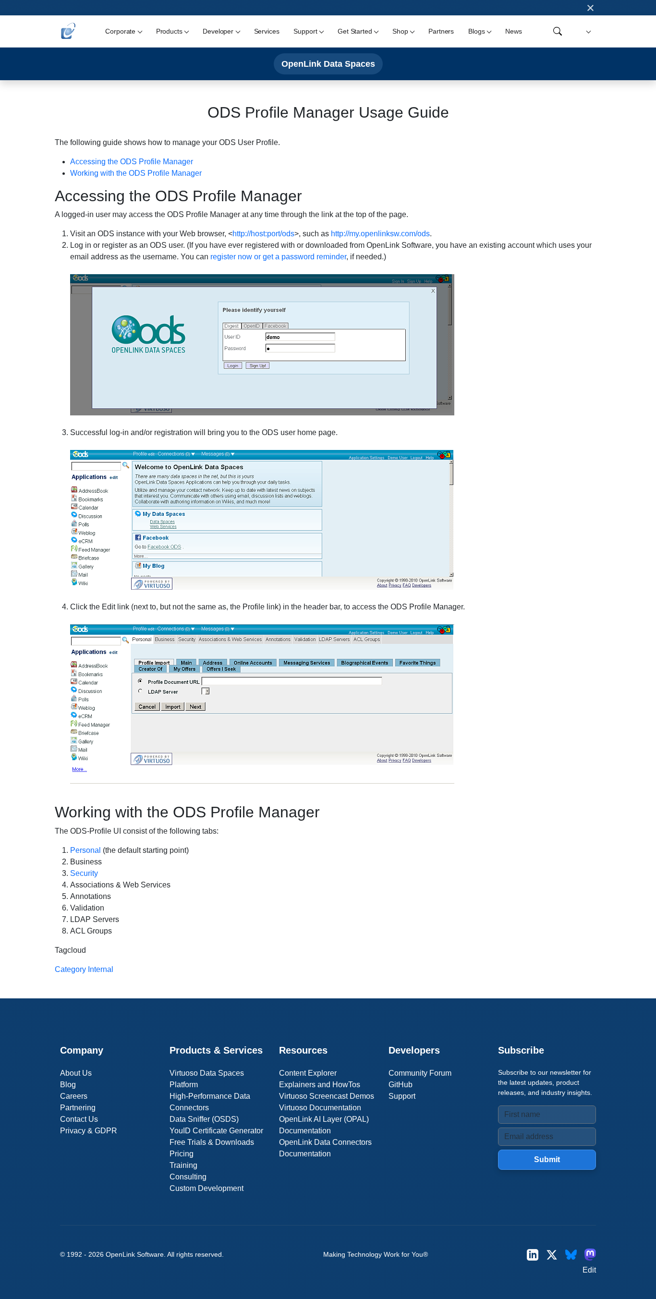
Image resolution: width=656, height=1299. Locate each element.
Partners (441, 31)
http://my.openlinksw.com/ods (380, 234)
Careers (73, 1096)
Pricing (182, 1154)
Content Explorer (308, 1073)
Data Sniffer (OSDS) (204, 1119)
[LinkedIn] (532, 1255)
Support (402, 1096)
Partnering (78, 1108)
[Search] (557, 31)
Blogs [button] (476, 31)
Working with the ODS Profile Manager (136, 173)
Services (266, 31)
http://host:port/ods (263, 234)
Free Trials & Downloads (212, 1142)
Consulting (188, 1177)
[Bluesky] (571, 1255)
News (513, 31)
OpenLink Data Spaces (328, 64)
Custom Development (206, 1188)
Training (183, 1165)
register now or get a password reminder (278, 257)
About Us (76, 1073)
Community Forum (420, 1073)
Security (84, 873)
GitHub (401, 1084)
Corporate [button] (120, 31)
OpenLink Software (135, 1254)
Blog (68, 1084)
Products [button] (169, 31)
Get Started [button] (355, 31)
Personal (85, 850)
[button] (587, 31)
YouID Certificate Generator (216, 1131)
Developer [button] (218, 31)
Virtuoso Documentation (320, 1108)
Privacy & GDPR (88, 1131)
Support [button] (305, 31)
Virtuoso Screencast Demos (326, 1096)
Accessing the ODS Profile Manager (131, 162)
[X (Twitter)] (552, 1255)
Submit (547, 1159)
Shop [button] (400, 31)
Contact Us (79, 1119)
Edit (589, 1270)
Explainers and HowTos (319, 1084)
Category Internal (84, 969)
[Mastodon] (590, 1255)
